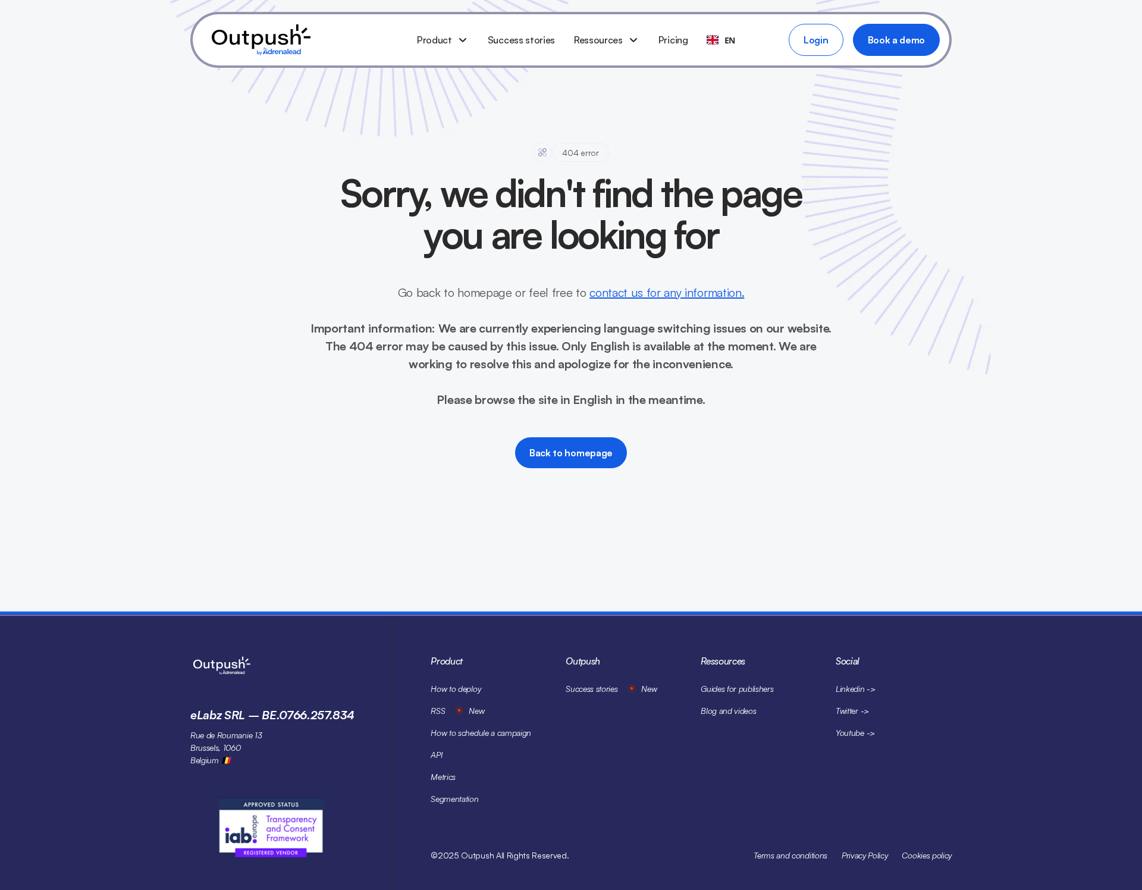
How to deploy (456, 689)
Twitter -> (852, 711)
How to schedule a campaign (481, 733)
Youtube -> (855, 733)
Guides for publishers (737, 689)
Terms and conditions (790, 855)
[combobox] (721, 40)
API (436, 755)
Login (816, 40)
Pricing (673, 40)
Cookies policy (927, 855)
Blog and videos (728, 711)
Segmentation (454, 799)
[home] (305, 40)
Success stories (521, 40)
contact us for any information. (666, 292)
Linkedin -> (855, 689)
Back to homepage (571, 453)
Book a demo (896, 40)
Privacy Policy (865, 855)
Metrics (443, 777)
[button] (442, 40)
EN (729, 40)
